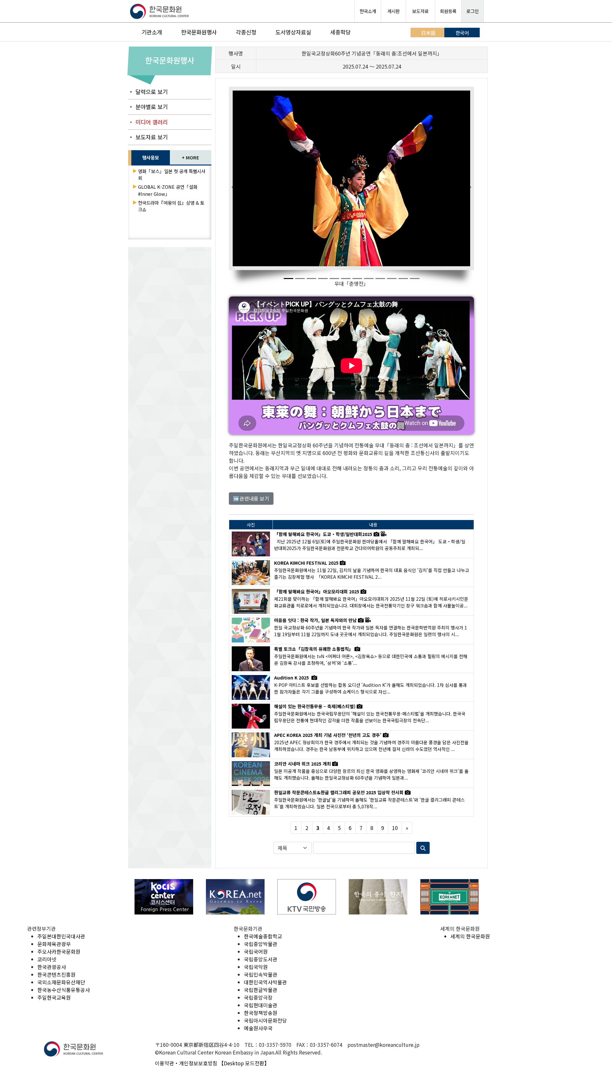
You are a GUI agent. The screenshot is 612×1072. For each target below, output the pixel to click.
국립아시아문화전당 (265, 1020)
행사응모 (150, 157)
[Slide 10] (392, 278)
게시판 (393, 11)
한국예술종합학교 (263, 936)
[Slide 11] (403, 278)
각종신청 (246, 32)
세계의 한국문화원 (470, 936)
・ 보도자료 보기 (148, 137)
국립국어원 (256, 951)
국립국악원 (256, 967)
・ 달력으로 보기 (148, 92)
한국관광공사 (51, 967)
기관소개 (152, 32)
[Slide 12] (414, 278)
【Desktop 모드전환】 (244, 1063)
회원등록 (448, 11)
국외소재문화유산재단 (61, 982)
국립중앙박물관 (260, 944)
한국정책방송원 (260, 1013)
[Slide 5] (334, 278)
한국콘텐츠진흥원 (56, 974)
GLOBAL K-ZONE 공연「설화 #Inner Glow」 (167, 190)
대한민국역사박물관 (265, 982)
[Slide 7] (357, 278)
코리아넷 (46, 959)
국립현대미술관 (260, 1005)
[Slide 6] (346, 278)
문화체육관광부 (54, 944)
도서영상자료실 (293, 32)
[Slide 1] (288, 278)
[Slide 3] (311, 278)
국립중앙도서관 (260, 959)
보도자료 (420, 11)
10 (395, 828)
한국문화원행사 (199, 32)
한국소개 (368, 11)
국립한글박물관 (260, 990)
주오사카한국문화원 (58, 951)
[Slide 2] (300, 278)
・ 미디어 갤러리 (148, 122)
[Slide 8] (369, 278)
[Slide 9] (380, 278)
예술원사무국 (258, 1028)
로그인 (472, 11)
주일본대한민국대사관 (61, 936)
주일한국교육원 (54, 997)
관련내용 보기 (251, 498)
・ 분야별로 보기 (148, 107)
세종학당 (340, 32)
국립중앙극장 (258, 997)
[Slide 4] (323, 278)
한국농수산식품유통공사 (63, 990)
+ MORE (190, 157)
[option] (164, 896)
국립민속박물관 (260, 974)
